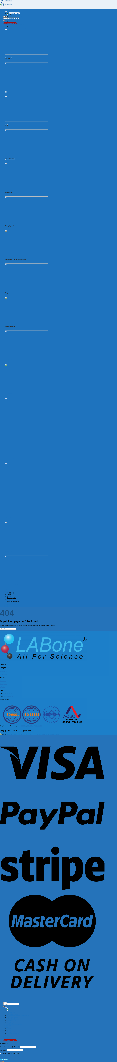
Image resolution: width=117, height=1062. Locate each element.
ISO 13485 (30, 726)
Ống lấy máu (10, 1022)
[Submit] (4, 20)
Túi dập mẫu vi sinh (11, 360)
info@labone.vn (8, 697)
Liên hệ (5, 606)
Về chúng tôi (10, 593)
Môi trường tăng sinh (13, 1019)
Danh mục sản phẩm (9, 10)
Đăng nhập (16, 1053)
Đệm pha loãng (11, 1020)
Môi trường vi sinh (12, 1014)
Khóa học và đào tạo (13, 601)
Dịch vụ (9, 599)
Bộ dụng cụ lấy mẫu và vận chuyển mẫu (18, 1016)
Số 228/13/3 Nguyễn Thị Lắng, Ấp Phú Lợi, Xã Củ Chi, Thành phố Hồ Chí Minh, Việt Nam (33, 734)
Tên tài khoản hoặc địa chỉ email (10, 1047)
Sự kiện (9, 596)
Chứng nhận (3, 684)
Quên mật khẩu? (5, 1056)
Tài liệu (5, 604)
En (11, 1011)
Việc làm (6, 603)
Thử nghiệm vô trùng (13, 1017)
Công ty (5, 1027)
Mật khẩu (3, 1050)
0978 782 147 (9, 693)
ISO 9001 (23, 726)
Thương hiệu (7, 590)
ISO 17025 (38, 726)
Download (3, 681)
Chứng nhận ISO (11, 598)
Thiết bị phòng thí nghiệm (14, 1024)
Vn (4, 12)
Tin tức (9, 594)
